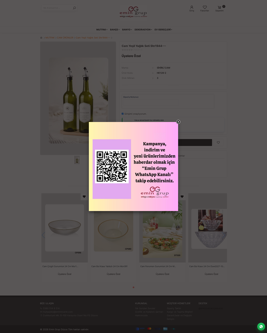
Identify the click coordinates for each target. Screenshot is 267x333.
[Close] (178, 121)
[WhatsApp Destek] (261, 327)
